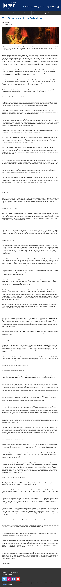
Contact (35, 13)
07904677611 (10, 575)
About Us (12, 13)
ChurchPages (5, 584)
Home (5, 13)
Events (19, 13)
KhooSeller (45, 582)
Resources (27, 13)
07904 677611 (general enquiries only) (42, 6)
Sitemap (29, 582)
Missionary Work (44, 13)
